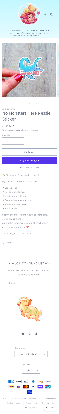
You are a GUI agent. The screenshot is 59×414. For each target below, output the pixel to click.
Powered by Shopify (35, 398)
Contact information (15, 403)
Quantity (6, 135)
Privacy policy (30, 407)
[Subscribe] (49, 283)
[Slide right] (36, 103)
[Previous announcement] (5, 33)
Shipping (17, 130)
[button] (6, 14)
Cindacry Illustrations (18, 398)
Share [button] (8, 242)
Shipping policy (48, 403)
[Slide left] (23, 103)
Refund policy (50, 398)
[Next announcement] (53, 33)
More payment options (29, 168)
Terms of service (32, 403)
